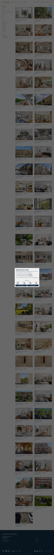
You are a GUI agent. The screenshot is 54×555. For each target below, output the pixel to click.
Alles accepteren (32, 285)
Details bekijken (27, 280)
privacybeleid (36, 277)
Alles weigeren (21, 285)
